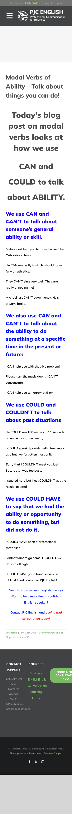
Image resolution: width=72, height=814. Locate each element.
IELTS (36, 698)
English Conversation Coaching (38, 685)
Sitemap (14, 753)
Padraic (13, 632)
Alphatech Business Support (47, 753)
